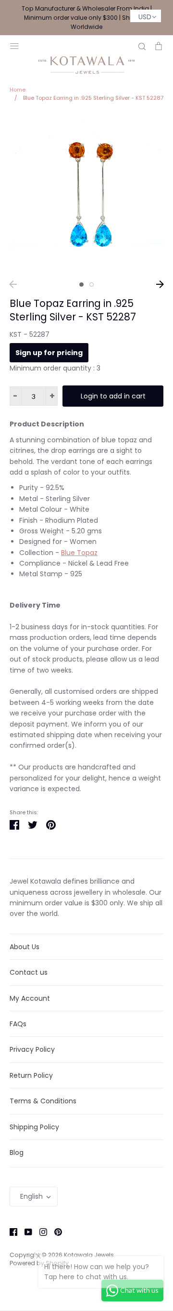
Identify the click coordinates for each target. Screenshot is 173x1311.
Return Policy (31, 1075)
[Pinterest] (54, 1231)
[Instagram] (39, 1231)
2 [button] (91, 284)
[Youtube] (24, 1231)
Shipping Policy (34, 1127)
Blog (17, 1152)
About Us (24, 947)
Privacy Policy (32, 1049)
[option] (86, 194)
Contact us (29, 972)
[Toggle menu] (14, 45)
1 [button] (81, 284)
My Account (30, 998)
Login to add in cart (113, 396)
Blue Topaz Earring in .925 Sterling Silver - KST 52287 (73, 310)
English (31, 1196)
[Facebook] (9, 1231)
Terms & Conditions (43, 1101)
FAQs (18, 1024)
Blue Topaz (79, 552)
